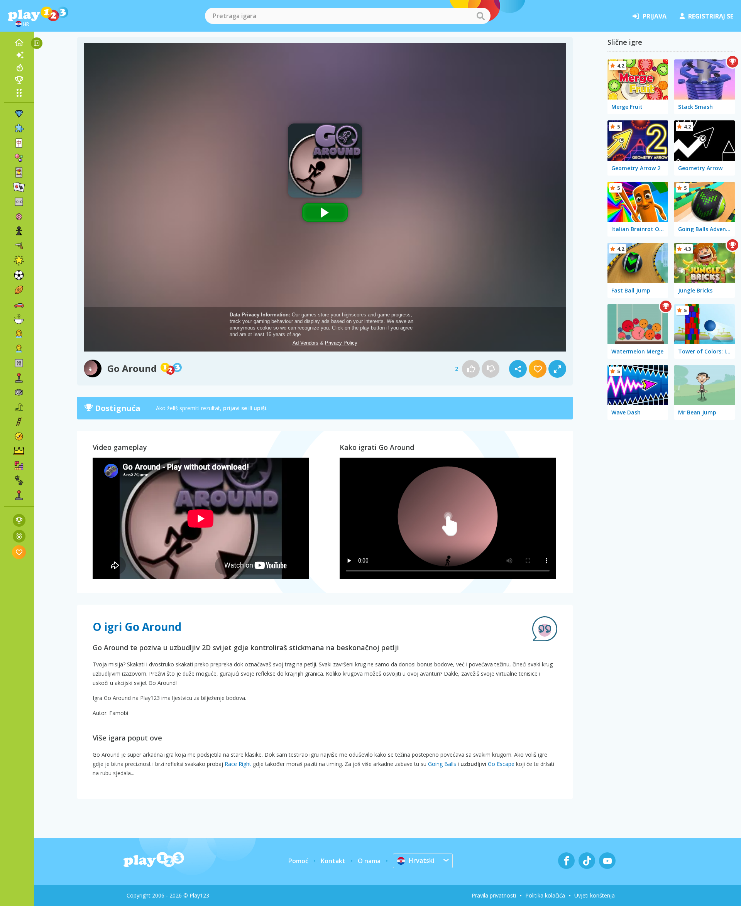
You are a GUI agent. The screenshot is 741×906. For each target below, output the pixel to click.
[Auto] (19, 304)
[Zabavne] (19, 260)
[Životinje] (19, 480)
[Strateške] (19, 451)
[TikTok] (587, 860)
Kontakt (333, 861)
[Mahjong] (19, 143)
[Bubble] (19, 157)
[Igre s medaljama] (19, 536)
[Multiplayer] (19, 495)
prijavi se (235, 408)
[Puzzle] (19, 128)
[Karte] (19, 172)
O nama (369, 861)
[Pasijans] (19, 187)
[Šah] (19, 231)
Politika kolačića (545, 895)
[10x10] (19, 201)
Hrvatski (421, 860)
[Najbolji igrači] (19, 79)
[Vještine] (19, 421)
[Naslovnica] (19, 42)
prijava (655, 16)
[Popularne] (19, 67)
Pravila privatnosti (494, 895)
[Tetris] (19, 465)
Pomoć (298, 861)
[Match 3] (19, 113)
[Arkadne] (19, 377)
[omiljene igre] (19, 552)
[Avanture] (19, 436)
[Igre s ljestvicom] (19, 520)
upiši (260, 408)
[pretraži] (480, 16)
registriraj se (710, 16)
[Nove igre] (19, 55)
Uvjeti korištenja (594, 895)
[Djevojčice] (19, 333)
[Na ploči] (19, 392)
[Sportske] (19, 289)
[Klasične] (19, 407)
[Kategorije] (19, 92)
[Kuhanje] (19, 319)
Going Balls (442, 763)
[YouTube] (607, 860)
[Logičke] (19, 216)
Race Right (238, 763)
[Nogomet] (19, 275)
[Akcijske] (19, 245)
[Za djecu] (19, 348)
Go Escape (501, 763)
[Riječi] (19, 363)
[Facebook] (566, 860)
